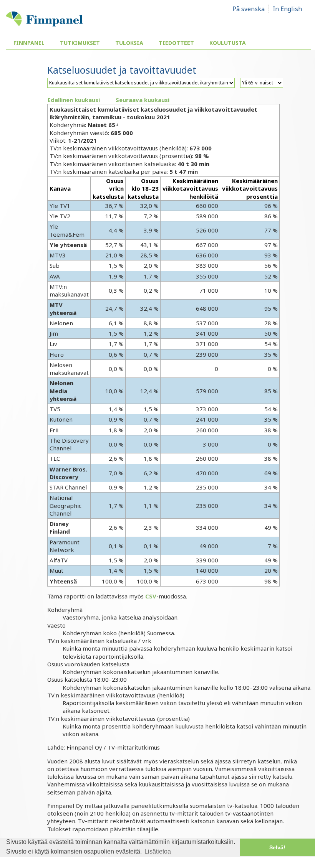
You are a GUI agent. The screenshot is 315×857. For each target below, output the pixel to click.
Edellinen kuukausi (74, 100)
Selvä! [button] (277, 847)
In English (287, 9)
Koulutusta (227, 42)
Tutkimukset (80, 42)
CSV (150, 596)
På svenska (248, 9)
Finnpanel (29, 42)
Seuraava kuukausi (142, 100)
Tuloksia (129, 42)
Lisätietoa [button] (157, 851)
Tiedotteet (176, 42)
